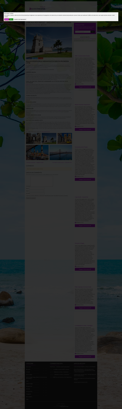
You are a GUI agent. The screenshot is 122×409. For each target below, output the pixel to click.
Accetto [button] (6, 19)
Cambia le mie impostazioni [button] (20, 19)
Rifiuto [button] (11, 19)
